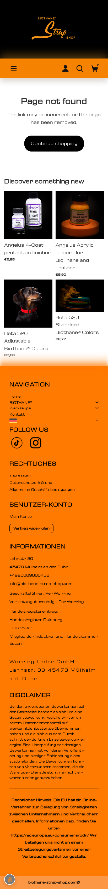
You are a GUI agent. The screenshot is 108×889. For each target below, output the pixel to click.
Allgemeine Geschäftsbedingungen (42, 489)
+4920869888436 (29, 575)
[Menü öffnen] (13, 68)
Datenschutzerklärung (30, 482)
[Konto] (65, 68)
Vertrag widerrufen (31, 528)
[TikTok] (16, 442)
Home (15, 396)
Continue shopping (54, 143)
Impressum (20, 475)
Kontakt (17, 414)
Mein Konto (20, 516)
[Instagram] (35, 442)
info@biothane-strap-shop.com (41, 584)
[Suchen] (80, 68)
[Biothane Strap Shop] (54, 29)
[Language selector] (54, 421)
